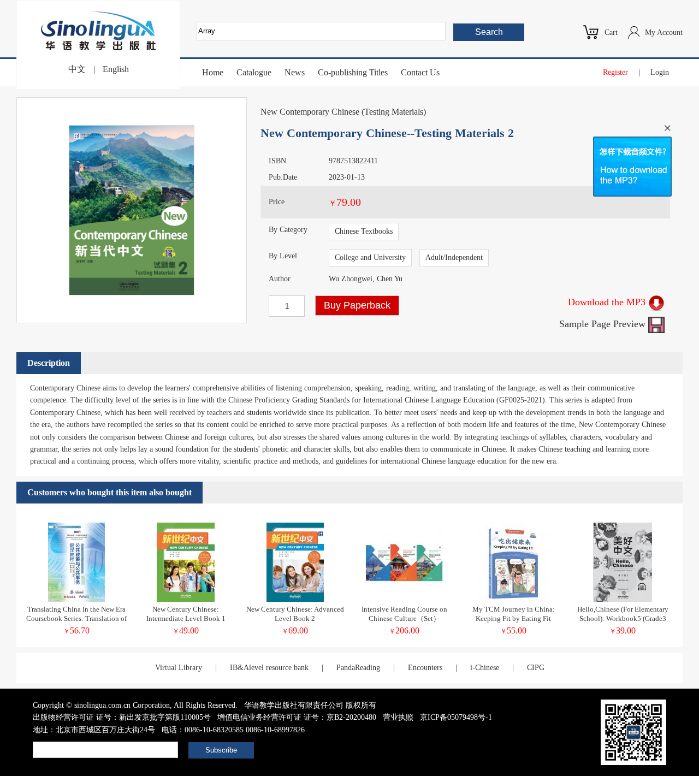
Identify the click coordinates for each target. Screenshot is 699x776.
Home (212, 72)
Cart (611, 32)
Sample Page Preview (603, 323)
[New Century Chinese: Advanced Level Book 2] (295, 599)
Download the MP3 (608, 302)
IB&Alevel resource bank (269, 668)
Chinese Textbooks (364, 231)
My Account (664, 32)
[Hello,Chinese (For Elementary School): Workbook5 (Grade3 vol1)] (622, 599)
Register (615, 72)
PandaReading (358, 668)
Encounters (425, 668)
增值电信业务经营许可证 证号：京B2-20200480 (296, 717)
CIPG (535, 668)
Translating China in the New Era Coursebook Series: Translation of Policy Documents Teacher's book (76, 618)
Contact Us (420, 72)
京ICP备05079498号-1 (456, 717)
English (116, 69)
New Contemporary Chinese (309, 111)
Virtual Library (178, 668)
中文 (77, 69)
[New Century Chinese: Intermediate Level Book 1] (186, 599)
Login (659, 72)
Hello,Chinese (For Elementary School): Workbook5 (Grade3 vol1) (622, 618)
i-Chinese (484, 668)
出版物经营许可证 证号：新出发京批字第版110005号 (122, 717)
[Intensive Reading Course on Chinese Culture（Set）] (404, 599)
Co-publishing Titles (353, 72)
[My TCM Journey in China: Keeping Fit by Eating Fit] (513, 599)
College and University (370, 257)
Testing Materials (393, 111)
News (295, 72)
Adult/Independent (454, 257)
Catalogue (253, 72)
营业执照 (398, 717)
